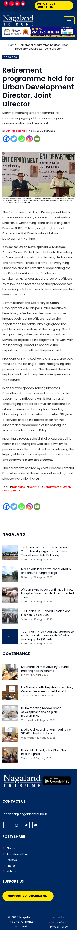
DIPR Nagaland (15, 131)
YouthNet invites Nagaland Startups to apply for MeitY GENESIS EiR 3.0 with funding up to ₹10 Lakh (47, 635)
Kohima (34, 487)
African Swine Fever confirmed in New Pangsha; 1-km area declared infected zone (47, 593)
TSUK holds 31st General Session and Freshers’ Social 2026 (45, 613)
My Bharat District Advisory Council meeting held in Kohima (45, 669)
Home (12, 45)
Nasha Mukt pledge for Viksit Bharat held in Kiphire (45, 752)
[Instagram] (11, 3)
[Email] (37, 138)
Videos (11, 871)
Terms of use (59, 922)
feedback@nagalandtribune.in (24, 814)
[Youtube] (23, 3)
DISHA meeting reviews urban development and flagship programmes (41, 712)
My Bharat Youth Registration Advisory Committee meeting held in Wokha (47, 689)
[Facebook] (6, 3)
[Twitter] (17, 3)
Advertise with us (17, 854)
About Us (59, 917)
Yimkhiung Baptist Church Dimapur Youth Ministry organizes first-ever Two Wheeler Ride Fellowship (45, 551)
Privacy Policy (59, 927)
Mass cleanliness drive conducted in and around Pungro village (46, 571)
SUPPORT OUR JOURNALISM (46, 5)
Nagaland (10, 57)
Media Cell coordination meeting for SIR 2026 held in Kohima (46, 731)
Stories (11, 848)
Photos (11, 865)
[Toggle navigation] (69, 20)
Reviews (12, 860)
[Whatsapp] (21, 138)
